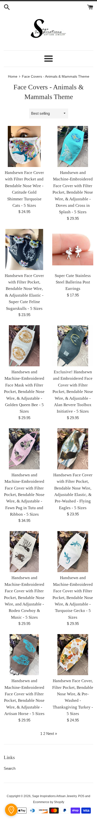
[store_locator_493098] (11, 810)
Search (9, 768)
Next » (51, 733)
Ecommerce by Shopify (48, 802)
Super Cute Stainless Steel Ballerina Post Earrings (73, 282)
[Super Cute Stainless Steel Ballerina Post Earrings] (72, 249)
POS (81, 796)
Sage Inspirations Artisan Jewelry (54, 796)
